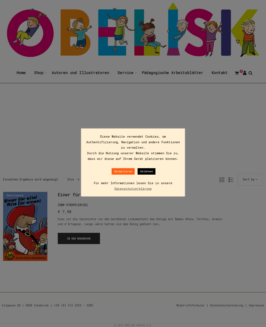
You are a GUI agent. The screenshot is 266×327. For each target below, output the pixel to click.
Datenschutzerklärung (133, 188)
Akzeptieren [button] (123, 171)
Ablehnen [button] (146, 171)
